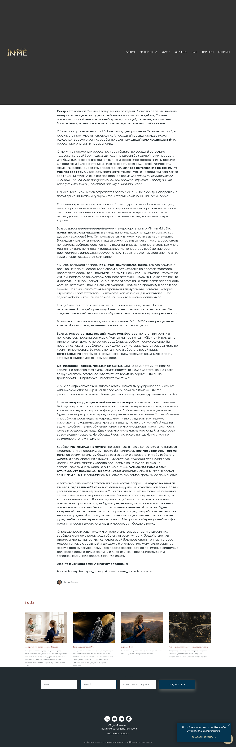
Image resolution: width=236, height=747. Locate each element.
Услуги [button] (166, 52)
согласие (126, 676)
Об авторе (181, 52)
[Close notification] (228, 725)
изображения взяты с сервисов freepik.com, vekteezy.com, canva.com (118, 742)
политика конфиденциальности (119, 729)
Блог (194, 52)
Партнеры (208, 52)
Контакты (224, 52)
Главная (130, 52)
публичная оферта (118, 734)
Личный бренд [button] (148, 52)
